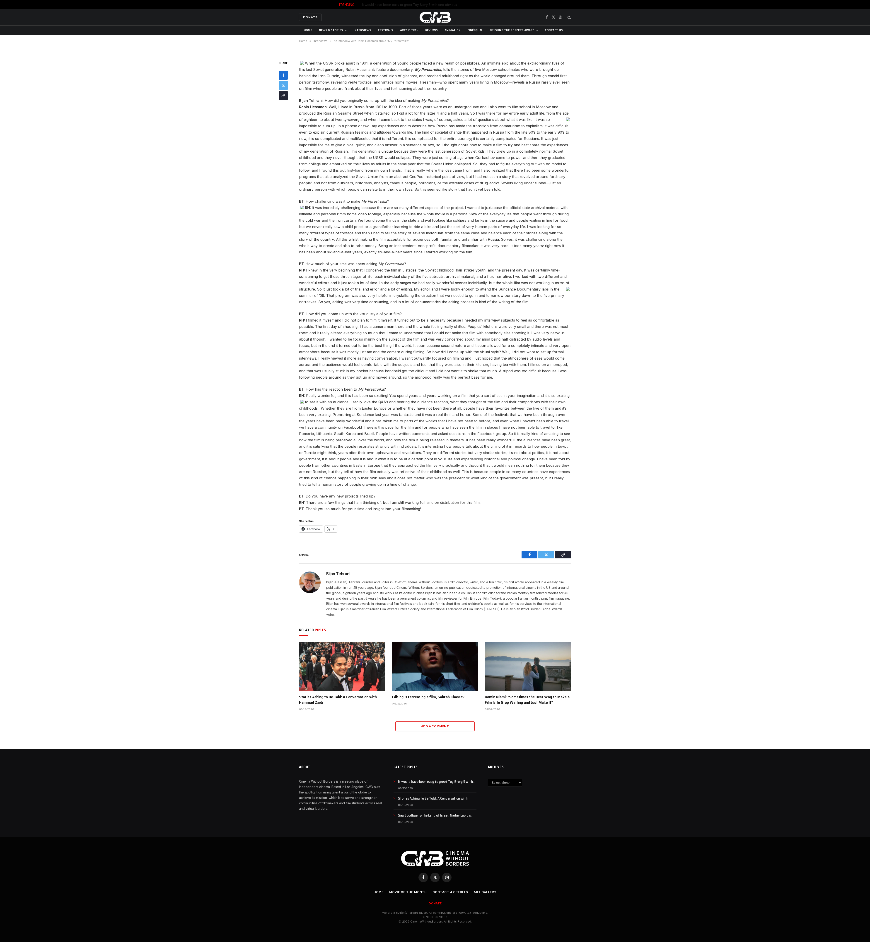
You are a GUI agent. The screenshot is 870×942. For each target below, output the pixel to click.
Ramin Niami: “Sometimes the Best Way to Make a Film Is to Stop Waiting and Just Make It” (527, 699)
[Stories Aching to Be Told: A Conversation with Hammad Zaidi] (342, 666)
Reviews (431, 30)
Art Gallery (485, 892)
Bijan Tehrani (338, 574)
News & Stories (331, 30)
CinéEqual (475, 30)
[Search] (569, 17)
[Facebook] (283, 75)
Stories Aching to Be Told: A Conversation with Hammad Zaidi (445, 5)
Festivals (385, 30)
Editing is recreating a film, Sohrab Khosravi (428, 697)
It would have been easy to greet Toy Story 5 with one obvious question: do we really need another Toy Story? (437, 781)
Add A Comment (435, 726)
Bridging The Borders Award (512, 30)
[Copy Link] (283, 95)
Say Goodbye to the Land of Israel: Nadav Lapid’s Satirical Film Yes (434, 815)
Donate (310, 17)
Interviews (362, 30)
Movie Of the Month (408, 892)
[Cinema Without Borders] (435, 17)
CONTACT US (554, 30)
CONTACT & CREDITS (450, 892)
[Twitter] (283, 85)
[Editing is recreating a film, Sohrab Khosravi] (435, 666)
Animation (453, 30)
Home (308, 30)
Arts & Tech (409, 30)
